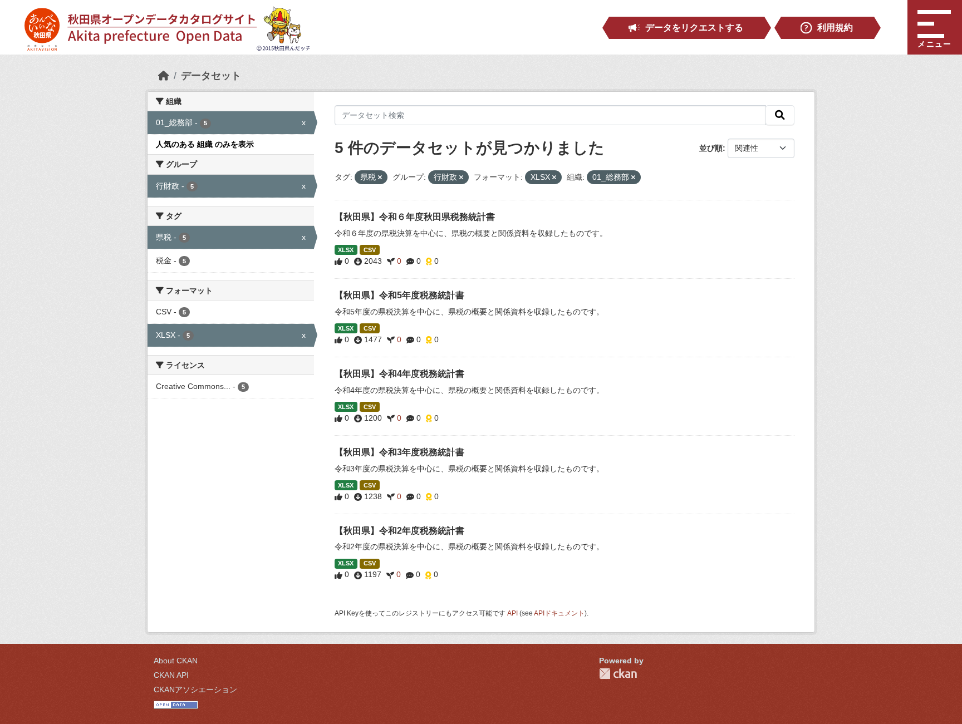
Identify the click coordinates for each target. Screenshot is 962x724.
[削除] (380, 177)
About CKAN (176, 660)
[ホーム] (163, 75)
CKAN (618, 673)
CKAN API (171, 675)
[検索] (779, 115)
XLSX (346, 250)
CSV (370, 250)
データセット (211, 75)
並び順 (711, 148)
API (512, 613)
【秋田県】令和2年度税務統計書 (399, 530)
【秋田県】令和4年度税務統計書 (399, 373)
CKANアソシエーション (195, 689)
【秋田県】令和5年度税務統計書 (399, 295)
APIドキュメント (559, 613)
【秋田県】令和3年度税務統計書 (399, 452)
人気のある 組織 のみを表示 (205, 144)
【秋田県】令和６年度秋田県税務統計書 (415, 216)
